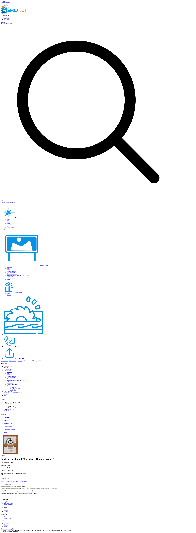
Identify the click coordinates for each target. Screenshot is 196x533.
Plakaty (8, 269)
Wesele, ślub (13, 390)
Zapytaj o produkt (5, 481)
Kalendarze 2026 (8, 366)
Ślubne (8, 293)
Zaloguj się (6, 18)
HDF (8, 220)
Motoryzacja (13, 387)
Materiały (6, 367)
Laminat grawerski (11, 224)
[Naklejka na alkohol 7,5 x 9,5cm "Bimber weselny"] (10, 453)
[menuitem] (90, 217)
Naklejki (9, 279)
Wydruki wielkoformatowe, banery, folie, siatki (18, 275)
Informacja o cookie (9, 423)
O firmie (6, 432)
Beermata (9, 223)
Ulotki (8, 268)
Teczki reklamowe (11, 271)
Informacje (3, 414)
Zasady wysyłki (8, 426)
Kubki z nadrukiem (11, 272)
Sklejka (8, 219)
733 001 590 (7, 410)
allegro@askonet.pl (5, 2)
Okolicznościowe (8, 369)
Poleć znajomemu (14, 481)
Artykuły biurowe (8, 391)
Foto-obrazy (10, 276)
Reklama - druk (7, 370)
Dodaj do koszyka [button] (5, 479)
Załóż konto (6, 19)
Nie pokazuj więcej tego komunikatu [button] (9, 531)
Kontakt (3, 399)
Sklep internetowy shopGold (7, 529)
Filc (8, 226)
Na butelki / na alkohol (15, 388)
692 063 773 (4, 1)
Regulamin (6, 417)
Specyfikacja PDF (22, 481)
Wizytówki (9, 267)
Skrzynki (9, 295)
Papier (5, 394)
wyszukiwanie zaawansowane (8, 202)
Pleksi (8, 222)
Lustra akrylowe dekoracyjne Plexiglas (13, 392)
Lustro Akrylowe (11, 227)
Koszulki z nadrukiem (12, 274)
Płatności (6, 420)
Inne (5, 395)
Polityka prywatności (9, 429)
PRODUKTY (4, 363)
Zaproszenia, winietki (12, 278)
